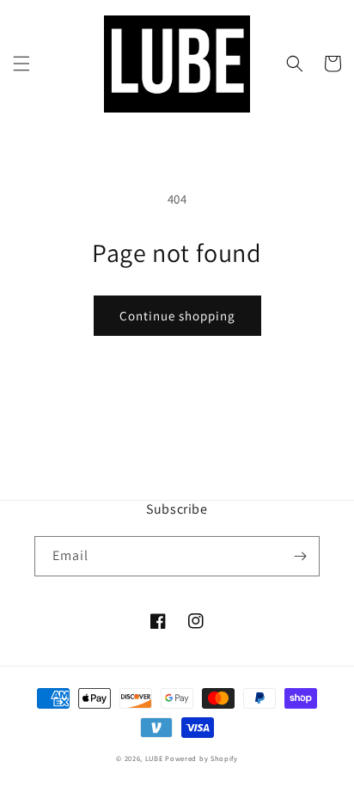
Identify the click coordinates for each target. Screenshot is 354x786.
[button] (21, 63)
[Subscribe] (300, 556)
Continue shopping (177, 316)
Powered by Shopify (201, 758)
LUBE (154, 758)
